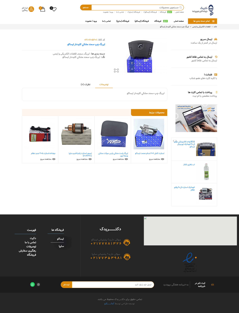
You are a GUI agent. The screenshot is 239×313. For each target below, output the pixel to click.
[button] (116, 70)
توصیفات (31, 246)
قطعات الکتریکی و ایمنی (201, 26)
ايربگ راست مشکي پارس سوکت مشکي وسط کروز (113, 154)
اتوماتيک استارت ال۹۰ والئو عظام (184, 188)
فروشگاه (157, 21)
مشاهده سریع (154, 159)
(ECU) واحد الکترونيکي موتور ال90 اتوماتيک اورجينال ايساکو (184, 144)
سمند (80, 53)
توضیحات (104, 85)
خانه (215, 26)
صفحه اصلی (179, 21)
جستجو (86, 7)
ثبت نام (66, 284)
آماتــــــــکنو (109, 303)
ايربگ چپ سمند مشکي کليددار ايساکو (81, 57)
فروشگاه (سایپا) (122, 21)
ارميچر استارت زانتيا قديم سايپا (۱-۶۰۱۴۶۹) (80, 154)
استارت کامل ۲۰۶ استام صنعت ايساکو (149, 153)
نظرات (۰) (85, 85)
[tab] (104, 85)
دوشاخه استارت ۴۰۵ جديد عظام (43, 153)
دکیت (33, 238)
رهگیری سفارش (27, 250)
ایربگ (87, 53)
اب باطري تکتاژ (189, 164)
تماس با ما (106, 21)
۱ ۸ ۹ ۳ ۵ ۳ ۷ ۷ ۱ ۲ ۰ (106, 258)
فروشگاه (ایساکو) (142, 21)
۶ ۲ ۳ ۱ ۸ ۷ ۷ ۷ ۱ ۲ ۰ (106, 244)
